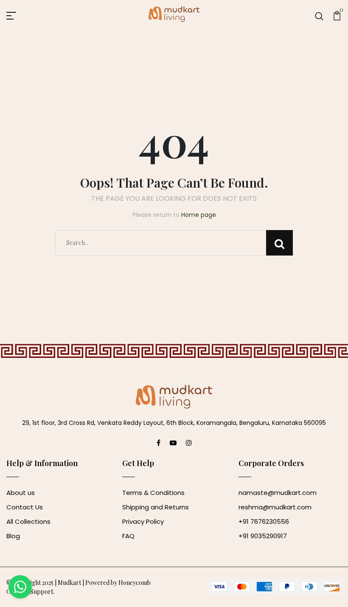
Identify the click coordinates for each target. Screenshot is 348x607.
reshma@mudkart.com (275, 507)
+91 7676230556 (264, 521)
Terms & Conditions (153, 492)
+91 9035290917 (263, 535)
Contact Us (24, 507)
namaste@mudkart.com (278, 492)
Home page (198, 215)
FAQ (128, 535)
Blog (13, 535)
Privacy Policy (143, 521)
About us (20, 492)
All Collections (28, 521)
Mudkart (69, 583)
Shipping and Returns (155, 507)
